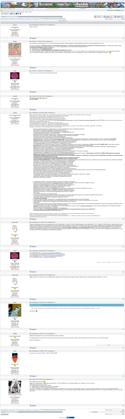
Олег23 (15, 24)
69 (54, 302)
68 (54, 274)
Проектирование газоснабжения (7, 18)
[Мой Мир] (17, 13)
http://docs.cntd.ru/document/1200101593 (55, 254)
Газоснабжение (36, 18)
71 (54, 351)
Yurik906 (15, 333)
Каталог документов (28, 8)
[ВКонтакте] (11, 13)
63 (52, 70)
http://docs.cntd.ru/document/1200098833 (53, 256)
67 (54, 250)
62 (52, 41)
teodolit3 (15, 96)
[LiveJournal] (19, 13)
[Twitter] (13, 13)
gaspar (14, 302)
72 (52, 379)
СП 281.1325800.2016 (46, 18)
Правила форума (20, 11)
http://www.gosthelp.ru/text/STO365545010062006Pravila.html (43, 72)
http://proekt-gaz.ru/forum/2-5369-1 (37, 353)
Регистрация (83, 8)
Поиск (26, 11)
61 (54, 24)
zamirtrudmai (15, 222)
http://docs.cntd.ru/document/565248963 (47, 257)
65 (54, 112)
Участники (13, 11)
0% (17, 34)
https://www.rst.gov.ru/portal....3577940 (38, 384)
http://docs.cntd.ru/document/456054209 (52, 252)
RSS (123, 10)
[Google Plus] (21, 13)
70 (54, 333)
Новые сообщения (5, 11)
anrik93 (15, 41)
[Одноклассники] (15, 13)
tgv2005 (15, 112)
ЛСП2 (14, 351)
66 (54, 222)
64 (52, 96)
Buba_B (15, 379)
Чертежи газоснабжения (53, 8)
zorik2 (14, 70)
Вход (110, 8)
